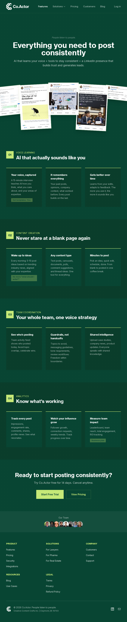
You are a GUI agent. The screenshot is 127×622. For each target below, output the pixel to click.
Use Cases (11, 586)
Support (90, 560)
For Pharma (51, 555)
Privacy (50, 586)
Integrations (12, 566)
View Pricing (78, 494)
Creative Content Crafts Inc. (26, 611)
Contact (90, 555)
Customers (89, 6)
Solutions (58, 6)
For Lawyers (52, 549)
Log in (117, 6)
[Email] (119, 609)
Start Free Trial (50, 494)
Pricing (74, 6)
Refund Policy (53, 591)
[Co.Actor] (8, 609)
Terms (49, 580)
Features (43, 6)
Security (10, 560)
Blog (102, 6)
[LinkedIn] (112, 609)
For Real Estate (53, 560)
